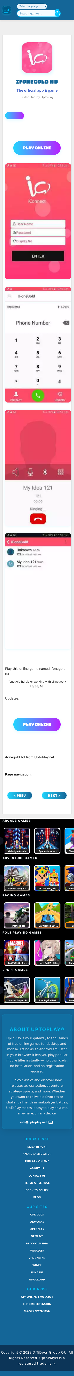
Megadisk (37, 1250)
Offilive (37, 1236)
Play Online (37, 148)
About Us (37, 1168)
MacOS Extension (37, 1311)
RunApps (37, 1272)
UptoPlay (37, 1229)
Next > (54, 795)
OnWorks (37, 1221)
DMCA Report (37, 1146)
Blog (37, 1197)
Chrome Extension (37, 1304)
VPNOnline (37, 1258)
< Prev (20, 795)
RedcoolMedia (37, 1243)
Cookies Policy (37, 1190)
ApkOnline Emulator (37, 1297)
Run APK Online (37, 1161)
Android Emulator (37, 1154)
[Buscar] (57, 12)
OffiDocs (37, 1214)
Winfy (37, 1265)
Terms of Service (37, 1183)
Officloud (37, 1279)
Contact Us (37, 1175)
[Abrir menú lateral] (6, 10)
